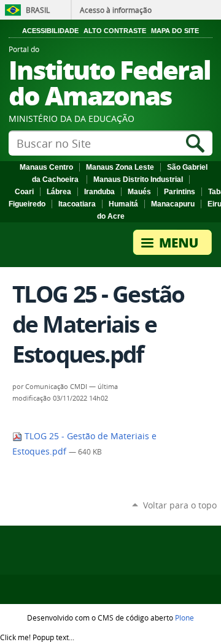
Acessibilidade (50, 30)
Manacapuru (173, 204)
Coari (24, 191)
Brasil (38, 10)
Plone (184, 617)
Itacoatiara (77, 204)
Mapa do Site (175, 30)
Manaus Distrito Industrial (138, 179)
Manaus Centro (46, 167)
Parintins (179, 191)
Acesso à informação (116, 10)
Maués (139, 191)
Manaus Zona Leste (120, 167)
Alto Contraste (114, 30)
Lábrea (59, 191)
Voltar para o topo (180, 505)
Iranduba (99, 191)
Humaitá (123, 204)
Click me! (37, 637)
